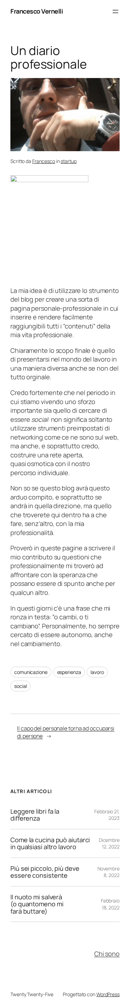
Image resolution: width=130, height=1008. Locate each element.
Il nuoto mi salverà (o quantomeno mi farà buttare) (36, 904)
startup (68, 161)
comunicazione (30, 672)
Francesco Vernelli (36, 11)
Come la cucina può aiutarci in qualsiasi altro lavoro (50, 843)
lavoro (97, 672)
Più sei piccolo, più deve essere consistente (44, 872)
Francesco (43, 161)
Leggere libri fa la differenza (34, 815)
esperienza (69, 672)
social (20, 686)
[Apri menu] (115, 11)
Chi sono (107, 953)
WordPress (108, 994)
